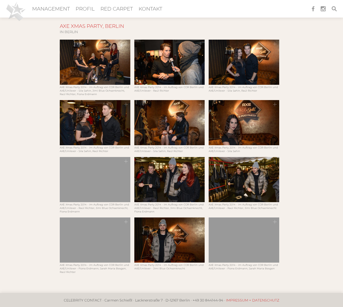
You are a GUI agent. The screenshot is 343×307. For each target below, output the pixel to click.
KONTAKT (150, 9)
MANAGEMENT (51, 9)
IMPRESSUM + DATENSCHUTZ (252, 300)
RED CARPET (116, 9)
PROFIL (85, 9)
